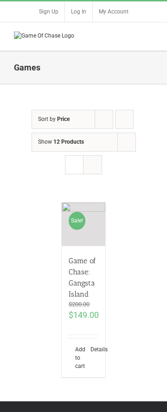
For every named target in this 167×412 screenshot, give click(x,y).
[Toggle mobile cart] (116, 36)
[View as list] (93, 165)
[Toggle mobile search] (132, 36)
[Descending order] (125, 119)
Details (94, 349)
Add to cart (79, 357)
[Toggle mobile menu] (149, 36)
